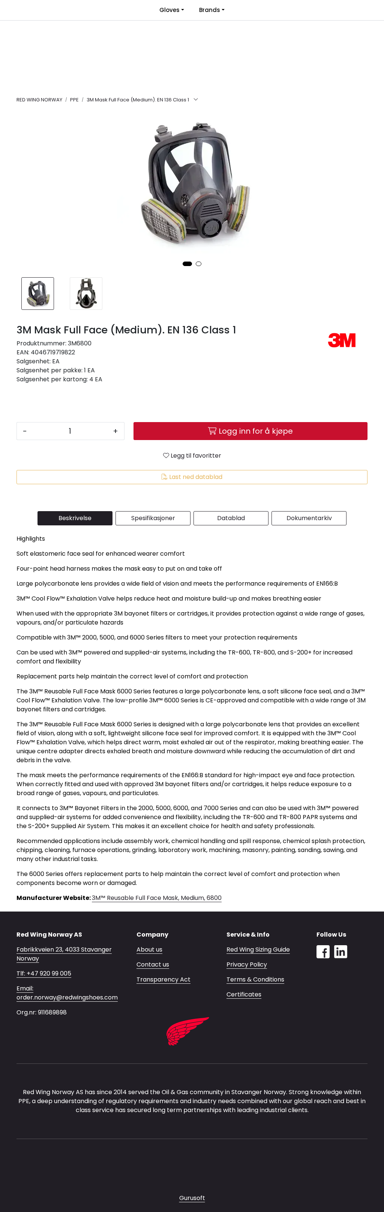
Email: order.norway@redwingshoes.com (67, 993)
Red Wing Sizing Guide (258, 949)
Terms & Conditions (255, 979)
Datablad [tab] (231, 518)
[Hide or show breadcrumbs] (196, 100)
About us (149, 949)
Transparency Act (163, 979)
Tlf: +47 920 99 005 (43, 973)
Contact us (152, 964)
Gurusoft (192, 1198)
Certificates (243, 994)
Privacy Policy (246, 964)
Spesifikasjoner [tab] (153, 518)
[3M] (342, 340)
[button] (187, 264)
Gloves (169, 10)
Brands (209, 10)
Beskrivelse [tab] (75, 518)
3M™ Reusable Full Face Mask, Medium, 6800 (157, 898)
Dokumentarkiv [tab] (309, 518)
